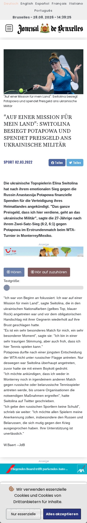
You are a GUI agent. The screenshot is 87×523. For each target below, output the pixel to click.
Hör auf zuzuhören (50, 272)
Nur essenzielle (23, 514)
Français (59, 3)
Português (43, 10)
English (27, 3)
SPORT (9, 162)
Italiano (76, 3)
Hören (15, 272)
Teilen (58, 162)
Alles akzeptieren (62, 514)
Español (42, 3)
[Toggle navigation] (9, 28)
